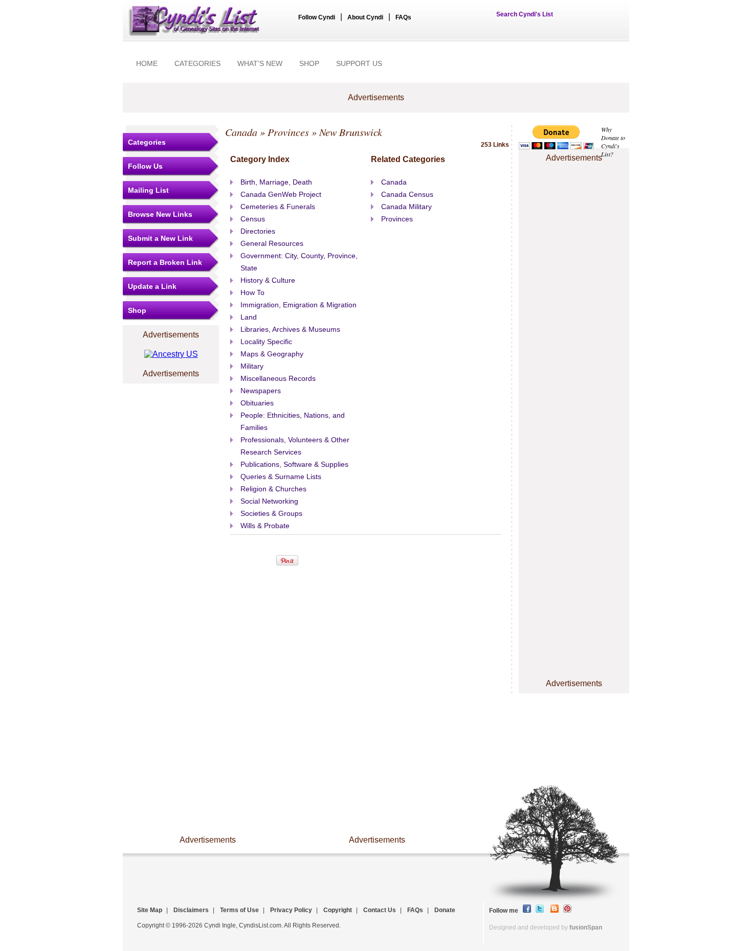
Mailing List (148, 190)
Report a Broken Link (165, 262)
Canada (241, 132)
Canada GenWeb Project (280, 194)
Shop (137, 310)
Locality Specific (266, 341)
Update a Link (152, 286)
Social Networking (269, 501)
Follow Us (145, 166)
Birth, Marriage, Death (276, 182)
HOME (147, 63)
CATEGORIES (197, 63)
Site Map (149, 910)
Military (251, 366)
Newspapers (260, 391)
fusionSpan (585, 927)
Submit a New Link (160, 238)
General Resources (271, 243)
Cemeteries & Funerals (277, 206)
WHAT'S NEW (259, 63)
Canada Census (407, 194)
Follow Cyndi (316, 17)
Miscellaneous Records (278, 378)
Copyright (337, 910)
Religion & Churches (273, 489)
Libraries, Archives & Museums (290, 329)
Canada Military (406, 206)
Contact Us (379, 910)
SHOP (309, 63)
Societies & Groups (271, 513)
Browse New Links (160, 214)
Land (248, 317)
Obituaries (257, 403)
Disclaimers (191, 910)
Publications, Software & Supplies (294, 464)
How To (252, 292)
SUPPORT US (359, 63)
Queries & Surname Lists (280, 476)
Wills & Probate (265, 526)
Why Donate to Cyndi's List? (613, 141)
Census (252, 219)
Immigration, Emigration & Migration (298, 305)
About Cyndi (365, 17)
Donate (444, 910)
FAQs (403, 17)
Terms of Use (239, 910)
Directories (257, 231)
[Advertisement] (574, 196)
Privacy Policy (291, 910)
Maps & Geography (271, 354)
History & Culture (267, 280)
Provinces (288, 132)
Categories (147, 142)
